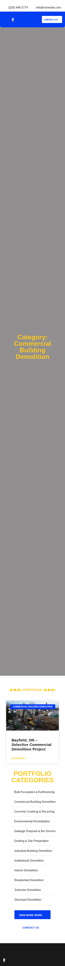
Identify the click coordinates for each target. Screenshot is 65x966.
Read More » (19, 758)
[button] (33, 19)
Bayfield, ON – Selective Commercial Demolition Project (31, 744)
